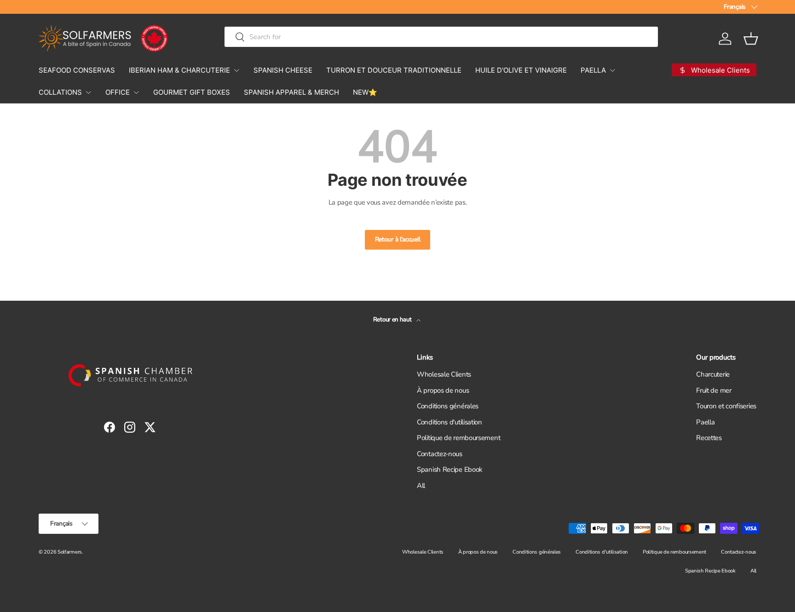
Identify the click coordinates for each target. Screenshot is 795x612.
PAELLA (593, 70)
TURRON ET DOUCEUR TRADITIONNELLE (393, 70)
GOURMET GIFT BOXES (191, 92)
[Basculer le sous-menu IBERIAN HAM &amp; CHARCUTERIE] (236, 70)
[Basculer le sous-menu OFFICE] (136, 92)
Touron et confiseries (726, 406)
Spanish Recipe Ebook (450, 469)
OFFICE (117, 92)
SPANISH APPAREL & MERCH (291, 92)
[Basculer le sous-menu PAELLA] (612, 70)
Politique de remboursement (458, 437)
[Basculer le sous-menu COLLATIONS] (88, 92)
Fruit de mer (713, 390)
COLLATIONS (60, 92)
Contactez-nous (439, 453)
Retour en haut (393, 319)
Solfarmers (70, 552)
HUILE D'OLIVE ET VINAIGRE (521, 70)
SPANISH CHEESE (282, 70)
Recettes (709, 437)
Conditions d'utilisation (449, 422)
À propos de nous (443, 390)
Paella (705, 422)
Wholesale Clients (444, 374)
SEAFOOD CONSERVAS (77, 70)
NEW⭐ (365, 92)
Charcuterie (713, 374)
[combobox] (441, 37)
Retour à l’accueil (398, 239)
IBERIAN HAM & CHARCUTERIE (179, 70)
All (421, 485)
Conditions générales (447, 406)
